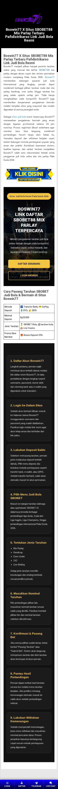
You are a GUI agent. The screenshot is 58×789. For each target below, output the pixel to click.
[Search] (54, 5)
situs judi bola (19, 117)
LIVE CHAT (50, 786)
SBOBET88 (44, 70)
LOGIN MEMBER (29, 275)
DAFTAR (21, 786)
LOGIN (7, 786)
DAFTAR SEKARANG (29, 263)
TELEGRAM (36, 786)
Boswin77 (49, 77)
